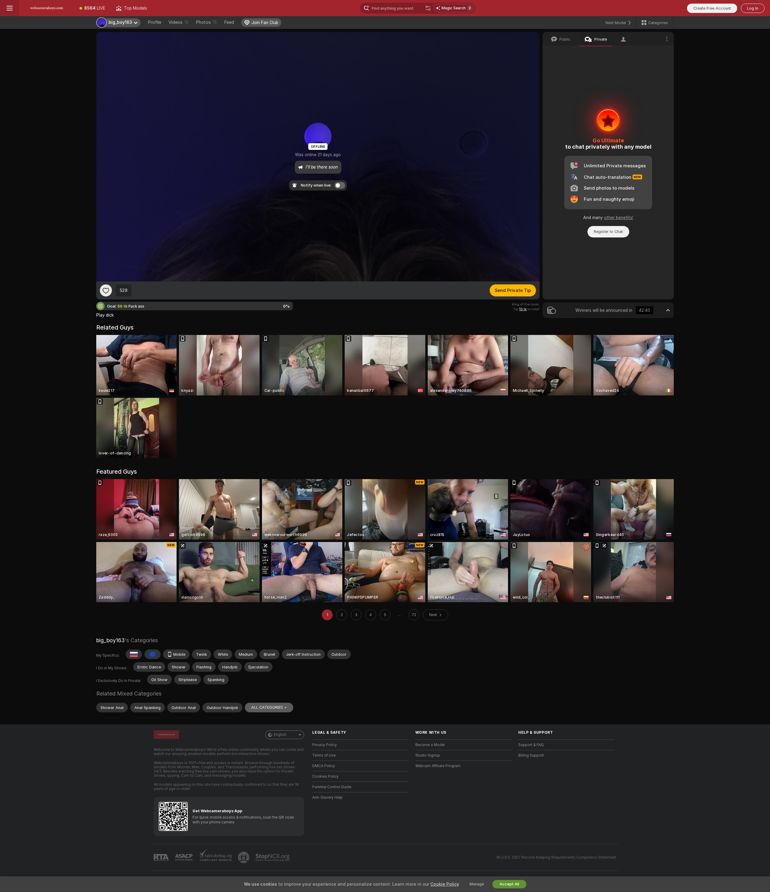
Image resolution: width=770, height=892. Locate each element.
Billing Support (531, 755)
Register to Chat (608, 231)
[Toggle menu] (9, 8)
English (280, 734)
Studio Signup (427, 755)
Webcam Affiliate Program (437, 766)
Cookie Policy (444, 884)
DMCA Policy (323, 766)
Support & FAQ (531, 745)
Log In (752, 8)
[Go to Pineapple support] (244, 857)
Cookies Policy (325, 776)
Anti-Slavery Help (327, 797)
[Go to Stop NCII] (273, 857)
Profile (154, 22)
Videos (178, 22)
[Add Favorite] (106, 290)
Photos (206, 22)
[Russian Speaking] (134, 654)
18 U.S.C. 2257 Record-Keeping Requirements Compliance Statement (556, 857)
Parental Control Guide (331, 787)
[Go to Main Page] (46, 8)
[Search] (428, 8)
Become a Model (430, 745)
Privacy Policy (324, 745)
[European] (152, 654)
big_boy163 (110, 640)
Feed (229, 22)
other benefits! (618, 217)
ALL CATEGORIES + (269, 707)
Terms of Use (324, 755)
